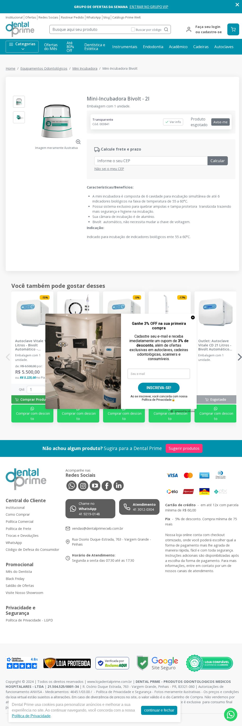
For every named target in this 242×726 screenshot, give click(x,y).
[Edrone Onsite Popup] (121, 363)
